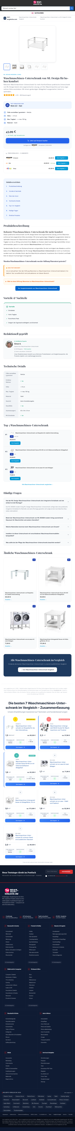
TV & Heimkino (10, 980)
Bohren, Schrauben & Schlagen (13, 949)
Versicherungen (45, 1058)
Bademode (8, 1076)
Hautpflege (55, 936)
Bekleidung (8, 1060)
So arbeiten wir (57, 690)
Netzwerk (8, 995)
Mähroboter (41, 1096)
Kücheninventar (10, 1024)
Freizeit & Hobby (36, 926)
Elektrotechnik (9, 947)
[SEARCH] (72, 8)
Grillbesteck (16, 1107)
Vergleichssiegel (45, 1079)
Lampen (31, 990)
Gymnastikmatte (51, 1099)
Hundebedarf (56, 931)
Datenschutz (13, 1114)
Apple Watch (7, 1103)
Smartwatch (16, 1103)
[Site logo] (37, 2)
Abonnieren (66, 871)
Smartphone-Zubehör (11, 990)
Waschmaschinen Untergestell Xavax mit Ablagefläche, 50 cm (25, 801)
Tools (42, 1066)
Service (64, 1114)
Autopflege (44, 1021)
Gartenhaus (7, 1107)
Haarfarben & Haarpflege (59, 939)
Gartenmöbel (9, 936)
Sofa (34, 1107)
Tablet (56, 1096)
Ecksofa (41, 1107)
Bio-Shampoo (35, 1103)
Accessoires (9, 1058)
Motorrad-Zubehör (46, 1026)
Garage (43, 1037)
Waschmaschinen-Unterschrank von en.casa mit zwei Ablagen (34, 468)
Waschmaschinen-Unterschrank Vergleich (27, 18)
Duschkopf (49, 1107)
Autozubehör (44, 1018)
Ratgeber (43, 1071)
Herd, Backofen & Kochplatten (13, 1034)
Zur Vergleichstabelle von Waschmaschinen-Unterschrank (37, 288)
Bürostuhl (25, 1099)
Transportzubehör (45, 1040)
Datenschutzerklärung (60, 875)
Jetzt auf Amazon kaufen (39, 141)
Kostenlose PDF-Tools (46, 1068)
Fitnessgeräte (32, 947)
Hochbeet (62, 1103)
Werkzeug (8, 939)
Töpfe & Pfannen (10, 1029)
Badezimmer (32, 982)
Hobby (31, 931)
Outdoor (31, 934)
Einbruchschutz (10, 952)
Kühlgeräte (8, 1032)
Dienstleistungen (45, 1063)
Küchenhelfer (9, 1026)
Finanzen (43, 1060)
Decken (31, 995)
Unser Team (44, 1076)
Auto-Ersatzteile (45, 1032)
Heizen (7, 942)
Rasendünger (53, 1103)
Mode (9, 1052)
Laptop (49, 1096)
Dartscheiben (7, 1110)
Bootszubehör (44, 1034)
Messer (8, 1037)
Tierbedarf (55, 952)
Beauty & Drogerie (59, 926)
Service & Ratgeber (48, 1052)
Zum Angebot (61, 158)
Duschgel (44, 1103)
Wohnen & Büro (35, 969)
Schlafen (31, 987)
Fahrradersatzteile (34, 952)
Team (50, 1114)
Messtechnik (9, 955)
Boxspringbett (15, 1099)
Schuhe (7, 1066)
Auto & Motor (47, 1013)
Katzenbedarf (56, 944)
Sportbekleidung (33, 942)
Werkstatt (8, 934)
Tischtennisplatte (18, 1110)
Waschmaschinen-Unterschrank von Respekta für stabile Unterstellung (36, 433)
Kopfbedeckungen (10, 1071)
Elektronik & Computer (14, 969)
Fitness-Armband (63, 1099)
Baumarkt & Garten (13, 926)
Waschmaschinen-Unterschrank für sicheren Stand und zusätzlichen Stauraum (24, 837)
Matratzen (32, 985)
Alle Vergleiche (67, 1092)
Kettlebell (41, 1099)
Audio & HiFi (9, 987)
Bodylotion (26, 1103)
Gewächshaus (26, 1107)
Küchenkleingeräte (10, 1018)
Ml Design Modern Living (12, 74)
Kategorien (39, 13)
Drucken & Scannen (11, 998)
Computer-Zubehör (11, 974)
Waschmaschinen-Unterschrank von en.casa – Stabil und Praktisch (59, 801)
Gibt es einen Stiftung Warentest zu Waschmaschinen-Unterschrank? (30, 281)
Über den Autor (13, 196)
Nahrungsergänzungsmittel (60, 934)
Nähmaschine (58, 1107)
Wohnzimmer (32, 980)
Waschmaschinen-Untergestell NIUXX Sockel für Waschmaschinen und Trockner (60, 728)
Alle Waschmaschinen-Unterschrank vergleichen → (37, 484)
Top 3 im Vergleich (14, 206)
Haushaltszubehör (10, 1021)
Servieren (8, 1040)
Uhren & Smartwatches (12, 1074)
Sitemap (43, 1081)
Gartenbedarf (9, 931)
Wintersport (32, 949)
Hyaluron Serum (20, 1096)
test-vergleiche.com (10, 18)
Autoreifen (44, 1042)
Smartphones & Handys (12, 993)
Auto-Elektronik (45, 1024)
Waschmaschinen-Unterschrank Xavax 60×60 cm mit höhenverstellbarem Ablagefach (41, 450)
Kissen (31, 998)
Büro (30, 974)
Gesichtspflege (56, 942)
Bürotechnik (32, 993)
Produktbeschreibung (15, 186)
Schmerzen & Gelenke (58, 947)
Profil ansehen (27, 349)
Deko (30, 977)
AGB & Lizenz (34, 1114)
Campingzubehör (33, 939)
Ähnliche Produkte (14, 215)
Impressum (5, 1114)
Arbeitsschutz (9, 944)
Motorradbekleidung (46, 1029)
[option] (7, 66)
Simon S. (17, 344)
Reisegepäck (32, 944)
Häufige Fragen (13, 210)
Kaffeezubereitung (10, 1042)
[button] (37, 502)
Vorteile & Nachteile (15, 191)
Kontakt (70, 1114)
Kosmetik (55, 949)
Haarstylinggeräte (57, 955)
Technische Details (14, 201)
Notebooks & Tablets (11, 977)
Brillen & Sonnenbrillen (11, 1068)
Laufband (33, 1099)
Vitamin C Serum (8, 1096)
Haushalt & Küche (12, 1013)
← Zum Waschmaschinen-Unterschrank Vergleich (37, 670)
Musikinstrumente (34, 955)
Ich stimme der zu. (58, 875)
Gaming (8, 982)
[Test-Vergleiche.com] (11, 891)
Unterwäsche (9, 1063)
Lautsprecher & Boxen (11, 985)
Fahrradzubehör (33, 936)
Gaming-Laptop (65, 1096)
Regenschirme (9, 1079)
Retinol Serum (31, 1096)
